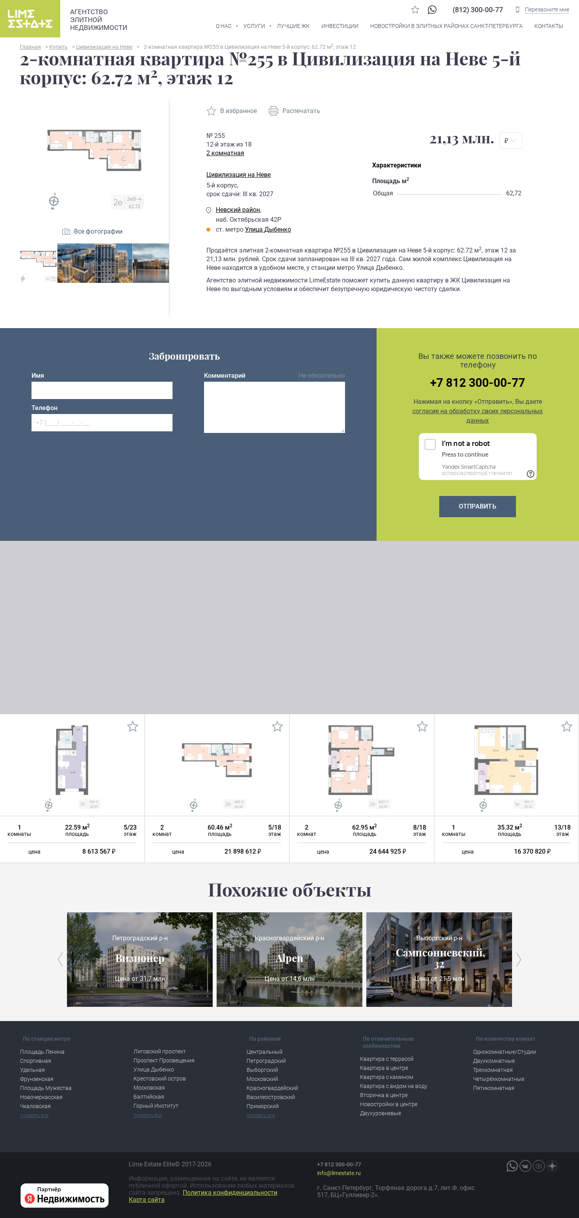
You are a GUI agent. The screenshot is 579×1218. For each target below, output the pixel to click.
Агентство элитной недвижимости (98, 20)
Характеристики (396, 165)
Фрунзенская (37, 1079)
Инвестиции (339, 26)
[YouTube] (539, 1166)
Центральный (264, 1052)
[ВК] (525, 1166)
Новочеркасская (41, 1097)
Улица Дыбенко (268, 229)
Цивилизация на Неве (238, 174)
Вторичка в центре (384, 1095)
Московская (149, 1087)
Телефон (45, 408)
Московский (262, 1079)
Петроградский (266, 1061)
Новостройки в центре (389, 1104)
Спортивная (35, 1061)
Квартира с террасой (387, 1059)
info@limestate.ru (339, 1173)
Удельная (32, 1070)
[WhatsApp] (432, 9)
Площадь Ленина (42, 1052)
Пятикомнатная (493, 1088)
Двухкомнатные (494, 1061)
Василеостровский (271, 1097)
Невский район (238, 210)
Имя (38, 375)
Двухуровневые (380, 1113)
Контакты (548, 26)
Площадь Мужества (46, 1088)
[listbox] (510, 140)
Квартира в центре (384, 1068)
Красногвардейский (272, 1088)
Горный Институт (156, 1106)
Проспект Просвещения (164, 1060)
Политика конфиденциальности (230, 1192)
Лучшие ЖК (293, 26)
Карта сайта (147, 1199)
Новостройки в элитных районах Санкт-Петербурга (446, 26)
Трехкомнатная (493, 1070)
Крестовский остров (160, 1078)
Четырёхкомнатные (498, 1079)
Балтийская (149, 1097)
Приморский (263, 1106)
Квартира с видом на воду (393, 1086)
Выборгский (262, 1070)
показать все (34, 1115)
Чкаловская (35, 1106)
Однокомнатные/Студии (504, 1052)
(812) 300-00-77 (478, 10)
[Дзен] (552, 1166)
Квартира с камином (386, 1077)
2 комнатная (225, 153)
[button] (60, 959)
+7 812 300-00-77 (477, 383)
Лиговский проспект (160, 1051)
